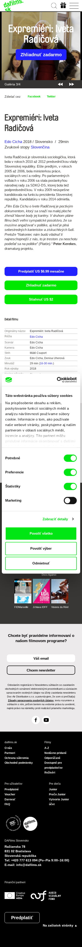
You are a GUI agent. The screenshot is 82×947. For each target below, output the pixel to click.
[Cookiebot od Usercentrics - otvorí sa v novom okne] (58, 380)
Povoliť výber (41, 548)
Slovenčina (40, 147)
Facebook (34, 96)
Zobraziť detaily (55, 519)
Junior (53, 789)
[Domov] (13, 5)
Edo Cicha (13, 142)
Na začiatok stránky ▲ (60, 925)
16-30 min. (46, 363)
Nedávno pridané (55, 753)
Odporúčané (52, 758)
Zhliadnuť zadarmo (41, 54)
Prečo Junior (57, 794)
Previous (60, 84)
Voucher (10, 794)
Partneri (10, 753)
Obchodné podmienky (19, 762)
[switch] (70, 472)
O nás (8, 748)
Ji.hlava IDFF (40, 607)
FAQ (7, 804)
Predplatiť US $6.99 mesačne (41, 271)
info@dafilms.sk (28, 865)
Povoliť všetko (41, 533)
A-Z (46, 748)
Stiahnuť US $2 (41, 299)
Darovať (10, 799)
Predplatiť (22, 917)
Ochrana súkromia (17, 758)
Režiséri (49, 772)
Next (71, 84)
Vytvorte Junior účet (59, 802)
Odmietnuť (41, 563)
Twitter (51, 96)
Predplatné (12, 789)
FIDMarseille (21, 607)
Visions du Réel (59, 607)
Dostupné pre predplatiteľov (53, 765)
